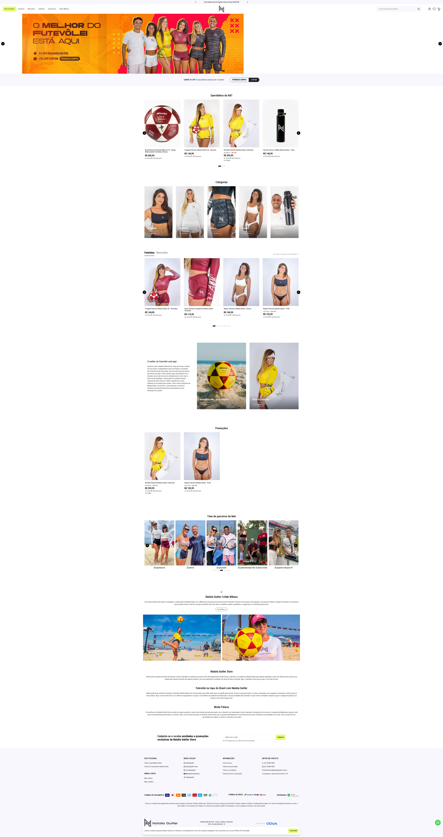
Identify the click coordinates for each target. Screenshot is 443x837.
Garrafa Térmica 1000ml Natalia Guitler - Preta (278, 150)
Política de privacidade (230, 766)
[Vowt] (266, 823)
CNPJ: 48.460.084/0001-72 (216, 824)
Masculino (31, 9)
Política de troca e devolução (232, 774)
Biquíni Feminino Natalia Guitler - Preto (276, 309)
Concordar (293, 831)
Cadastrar (280, 737)
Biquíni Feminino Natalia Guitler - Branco (237, 309)
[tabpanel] (221, 297)
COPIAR (254, 80)
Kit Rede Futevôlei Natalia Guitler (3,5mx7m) (238, 150)
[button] (195, 2)
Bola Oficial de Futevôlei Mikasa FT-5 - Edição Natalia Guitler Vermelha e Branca (160, 151)
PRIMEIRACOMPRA (239, 80)
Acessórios (52, 9)
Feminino (21, 9)
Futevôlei (41, 9)
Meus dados (148, 778)
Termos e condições (229, 770)
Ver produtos (153, 233)
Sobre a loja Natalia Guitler (153, 763)
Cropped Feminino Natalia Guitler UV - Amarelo (200, 150)
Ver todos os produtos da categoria (285, 254)
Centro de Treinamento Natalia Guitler (156, 766)
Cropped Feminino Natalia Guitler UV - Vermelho (161, 309)
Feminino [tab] (149, 252)
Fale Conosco (227, 763)
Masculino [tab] (162, 252)
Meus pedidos (149, 782)
